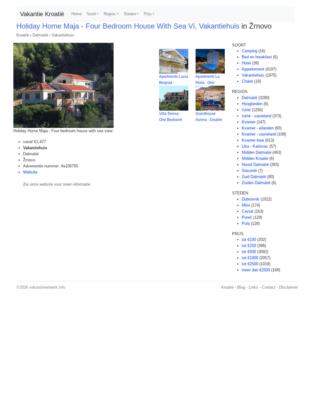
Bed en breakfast (257, 57)
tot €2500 (250, 264)
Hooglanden (252, 103)
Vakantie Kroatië (42, 14)
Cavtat (247, 211)
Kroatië (22, 35)
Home (76, 14)
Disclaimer (288, 287)
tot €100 (249, 239)
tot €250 (249, 245)
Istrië (246, 110)
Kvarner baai (253, 140)
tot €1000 (250, 258)
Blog (241, 287)
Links (253, 287)
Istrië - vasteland (256, 116)
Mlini (246, 205)
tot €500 (249, 251)
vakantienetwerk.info (47, 287)
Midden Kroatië (255, 158)
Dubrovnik (250, 199)
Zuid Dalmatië (254, 176)
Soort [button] (91, 14)
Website (30, 172)
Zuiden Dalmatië (256, 182)
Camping (249, 51)
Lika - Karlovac (255, 146)
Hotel (246, 63)
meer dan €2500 (256, 270)
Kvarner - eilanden (258, 128)
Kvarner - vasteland (259, 134)
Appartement (253, 69)
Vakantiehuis (63, 35)
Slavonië (249, 170)
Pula (246, 223)
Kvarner (248, 122)
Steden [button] (130, 14)
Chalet (247, 81)
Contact (268, 287)
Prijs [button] (148, 14)
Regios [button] (110, 14)
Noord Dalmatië (255, 164)
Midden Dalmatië (256, 152)
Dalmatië (40, 35)
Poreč (247, 217)
